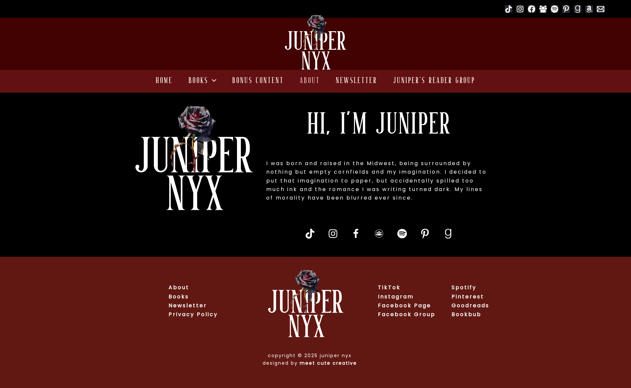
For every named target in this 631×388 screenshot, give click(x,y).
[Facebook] (531, 9)
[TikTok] (508, 9)
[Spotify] (554, 9)
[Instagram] (520, 9)
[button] (212, 81)
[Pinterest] (566, 9)
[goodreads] (577, 9)
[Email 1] (600, 9)
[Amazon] (589, 9)
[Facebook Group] (543, 9)
